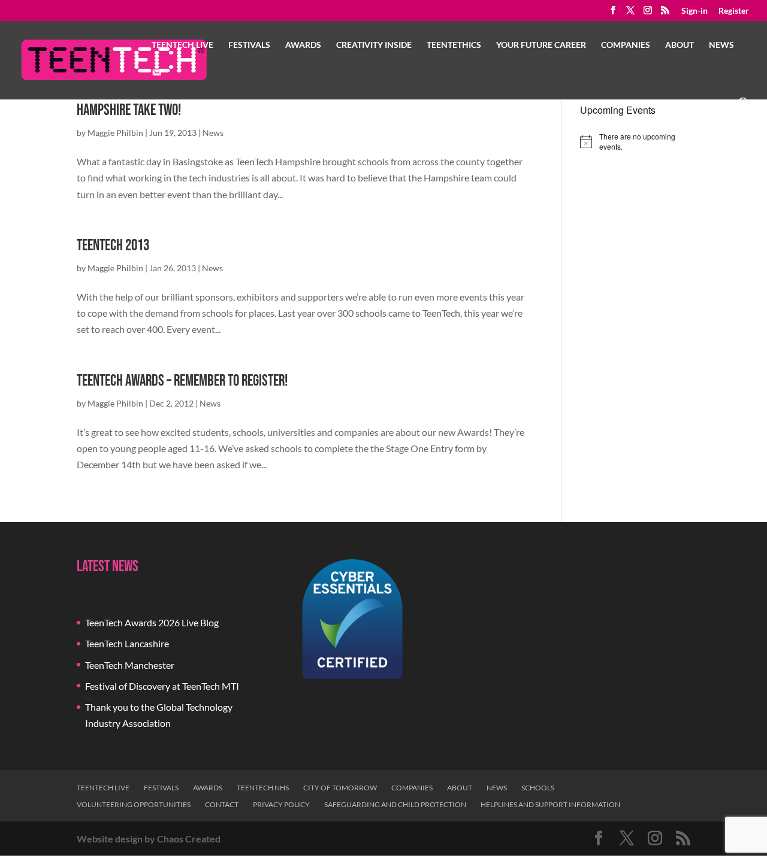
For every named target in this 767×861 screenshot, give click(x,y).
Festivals (249, 45)
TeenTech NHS (263, 787)
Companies (625, 45)
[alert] (635, 141)
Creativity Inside (374, 45)
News (721, 45)
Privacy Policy (281, 804)
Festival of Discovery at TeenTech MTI (162, 686)
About (679, 45)
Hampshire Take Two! (129, 110)
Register (733, 11)
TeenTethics (454, 45)
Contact (221, 804)
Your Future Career (541, 45)
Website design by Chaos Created (149, 838)
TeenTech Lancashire (127, 643)
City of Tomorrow (340, 787)
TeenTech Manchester (129, 665)
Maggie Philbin (115, 133)
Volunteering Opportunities (134, 804)
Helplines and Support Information (550, 804)
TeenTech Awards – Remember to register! (182, 381)
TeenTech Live (182, 45)
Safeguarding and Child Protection (395, 804)
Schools (537, 787)
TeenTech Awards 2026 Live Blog (152, 622)
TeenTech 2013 (113, 246)
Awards (303, 45)
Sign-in (694, 11)
